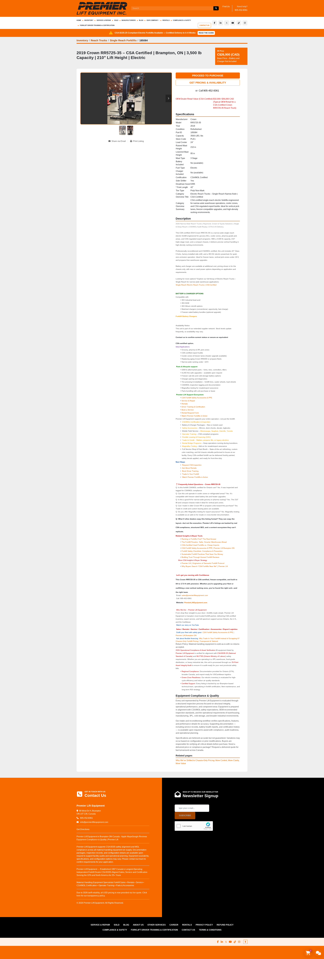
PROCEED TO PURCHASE (207, 75)
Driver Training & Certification (193, 407)
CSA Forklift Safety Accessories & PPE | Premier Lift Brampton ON (208, 548)
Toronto (230, 431)
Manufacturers (129, 20)
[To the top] (245, 942)
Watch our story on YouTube (187, 625)
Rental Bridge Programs (192, 443)
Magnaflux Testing (189, 446)
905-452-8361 (241, 10)
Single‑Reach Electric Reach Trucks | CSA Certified (196, 285)
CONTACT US (204, 25)
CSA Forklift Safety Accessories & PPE (197, 398)
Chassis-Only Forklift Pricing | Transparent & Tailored (197, 641)
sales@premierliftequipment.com (195, 595)
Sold (116, 20)
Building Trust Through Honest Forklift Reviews (200, 557)
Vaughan (214, 431)
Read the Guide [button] (206, 33)
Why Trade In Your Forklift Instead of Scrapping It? (219, 638)
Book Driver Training (190, 471)
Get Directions (83, 829)
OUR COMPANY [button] (152, 20)
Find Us (226, 6)
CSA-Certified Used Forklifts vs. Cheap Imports (200, 545)
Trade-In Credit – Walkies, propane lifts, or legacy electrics (205, 440)
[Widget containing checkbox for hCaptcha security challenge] (194, 826)
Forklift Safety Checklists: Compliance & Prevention (202, 551)
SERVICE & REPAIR (104, 20)
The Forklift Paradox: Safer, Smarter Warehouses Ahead (204, 542)
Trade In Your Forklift (190, 474)
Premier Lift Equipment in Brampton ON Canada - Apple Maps (104, 836)
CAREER (173, 925)
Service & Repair (188, 401)
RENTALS (166, 20)
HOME (79, 20)
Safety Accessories (189, 428)
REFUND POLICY (225, 925)
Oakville (222, 431)
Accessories (216, 629)
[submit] (216, 8)
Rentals (185, 404)
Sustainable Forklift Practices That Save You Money (202, 554)
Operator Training (189, 434)
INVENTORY (88, 20)
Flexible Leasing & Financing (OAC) (196, 437)
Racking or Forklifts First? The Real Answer (199, 539)
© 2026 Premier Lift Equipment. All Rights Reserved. (100, 903)
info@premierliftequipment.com (94, 822)
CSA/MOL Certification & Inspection (196, 422)
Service (194, 629)
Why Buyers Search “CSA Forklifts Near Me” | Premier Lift (205, 566)
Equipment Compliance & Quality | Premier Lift (97, 839)
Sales (178, 629)
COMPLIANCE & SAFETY (182, 20)
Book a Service (188, 410)
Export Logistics (230, 629)
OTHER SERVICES (156, 925)
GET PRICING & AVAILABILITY (207, 82)
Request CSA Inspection (191, 465)
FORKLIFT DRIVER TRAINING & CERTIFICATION (97, 25)
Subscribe (185, 815)
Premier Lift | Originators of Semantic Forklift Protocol (203, 563)
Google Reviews (139, 836)
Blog (141, 20)
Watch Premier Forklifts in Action (194, 416)
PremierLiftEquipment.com (195, 603)
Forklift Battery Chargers (186, 316)
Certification (204, 629)
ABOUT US (138, 925)
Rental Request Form (190, 413)
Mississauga (205, 431)
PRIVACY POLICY (204, 925)
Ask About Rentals (189, 468)
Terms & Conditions (210, 930)
